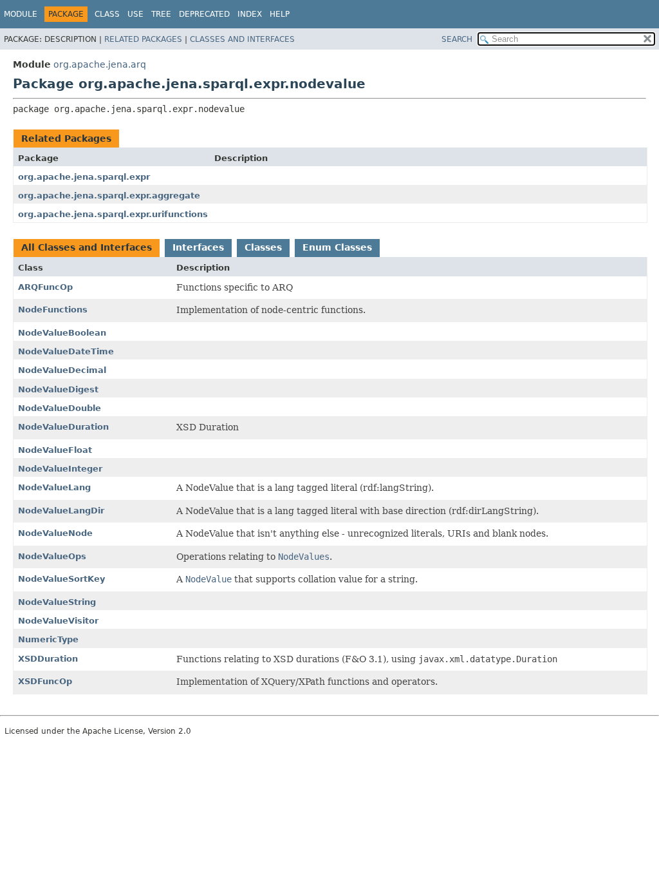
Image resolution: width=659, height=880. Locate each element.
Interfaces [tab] (198, 247)
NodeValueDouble (59, 408)
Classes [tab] (263, 247)
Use (135, 14)
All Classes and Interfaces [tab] (86, 247)
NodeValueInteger (60, 468)
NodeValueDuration (63, 427)
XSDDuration (48, 659)
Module (20, 14)
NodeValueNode (55, 533)
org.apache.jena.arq (99, 64)
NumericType (48, 639)
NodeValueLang (54, 487)
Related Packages (143, 39)
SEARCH (456, 39)
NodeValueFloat (55, 450)
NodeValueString (57, 602)
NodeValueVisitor (58, 621)
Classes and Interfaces (242, 39)
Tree (161, 14)
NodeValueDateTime (66, 351)
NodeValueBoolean (62, 333)
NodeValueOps (52, 556)
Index (249, 14)
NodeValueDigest (58, 389)
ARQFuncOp (45, 287)
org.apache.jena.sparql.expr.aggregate (109, 195)
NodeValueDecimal (62, 370)
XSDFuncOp (45, 681)
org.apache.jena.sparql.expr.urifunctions (113, 214)
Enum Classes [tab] (337, 247)
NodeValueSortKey (61, 579)
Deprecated (204, 14)
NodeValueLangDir (61, 510)
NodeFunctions (53, 309)
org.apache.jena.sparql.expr (84, 177)
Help (280, 14)
